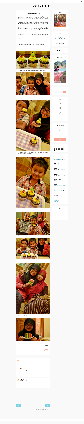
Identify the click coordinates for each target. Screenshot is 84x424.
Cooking (55, 164)
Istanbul (55, 186)
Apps (62, 190)
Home (3, 1)
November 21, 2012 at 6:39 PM (24, 380)
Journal (55, 159)
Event (64, 159)
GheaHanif (63, 169)
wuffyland (56, 38)
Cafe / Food (56, 190)
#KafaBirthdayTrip (57, 200)
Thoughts (60, 159)
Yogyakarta (59, 180)
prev (47, 405)
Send (60, 139)
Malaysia (60, 185)
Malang (55, 180)
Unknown (22, 379)
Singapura (56, 185)
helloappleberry (61, 37)
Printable (55, 194)
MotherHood (56, 170)
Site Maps (7, 1)
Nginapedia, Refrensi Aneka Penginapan (39, 1)
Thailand (64, 185)
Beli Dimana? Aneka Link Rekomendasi (23, 1)
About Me (13, 1)
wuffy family (42, 6)
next (19, 405)
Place (59, 190)
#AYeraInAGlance (57, 201)
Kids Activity (62, 170)
